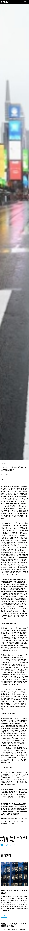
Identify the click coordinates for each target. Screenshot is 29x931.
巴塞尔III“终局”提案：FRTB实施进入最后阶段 (13, 925)
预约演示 (5, 845)
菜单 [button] (25, 2)
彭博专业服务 (5, 2)
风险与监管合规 (5, 464)
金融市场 (4, 916)
